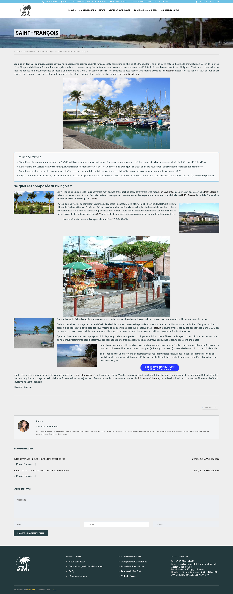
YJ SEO (53, 589)
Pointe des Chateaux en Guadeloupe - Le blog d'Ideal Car (42, 470)
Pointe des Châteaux (148, 378)
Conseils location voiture (92, 10)
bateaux (169, 70)
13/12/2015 (198, 470)
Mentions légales (78, 576)
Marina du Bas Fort (131, 571)
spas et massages (85, 374)
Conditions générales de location (86, 566)
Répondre (212, 458)
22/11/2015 (198, 458)
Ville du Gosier (129, 576)
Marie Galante (165, 191)
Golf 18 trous (188, 195)
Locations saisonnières (145, 10)
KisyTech (31, 589)
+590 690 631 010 (51, 2)
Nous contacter (77, 561)
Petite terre (210, 191)
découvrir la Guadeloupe (128, 73)
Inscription (214, 2)
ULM (98, 213)
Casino (93, 198)
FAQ (71, 571)
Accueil (72, 10)
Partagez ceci (211, 408)
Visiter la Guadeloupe (119, 10)
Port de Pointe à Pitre (132, 566)
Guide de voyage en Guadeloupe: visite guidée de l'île (39, 459)
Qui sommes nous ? (170, 10)
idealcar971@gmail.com (191, 569)
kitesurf (157, 327)
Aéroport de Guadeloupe (134, 561)
